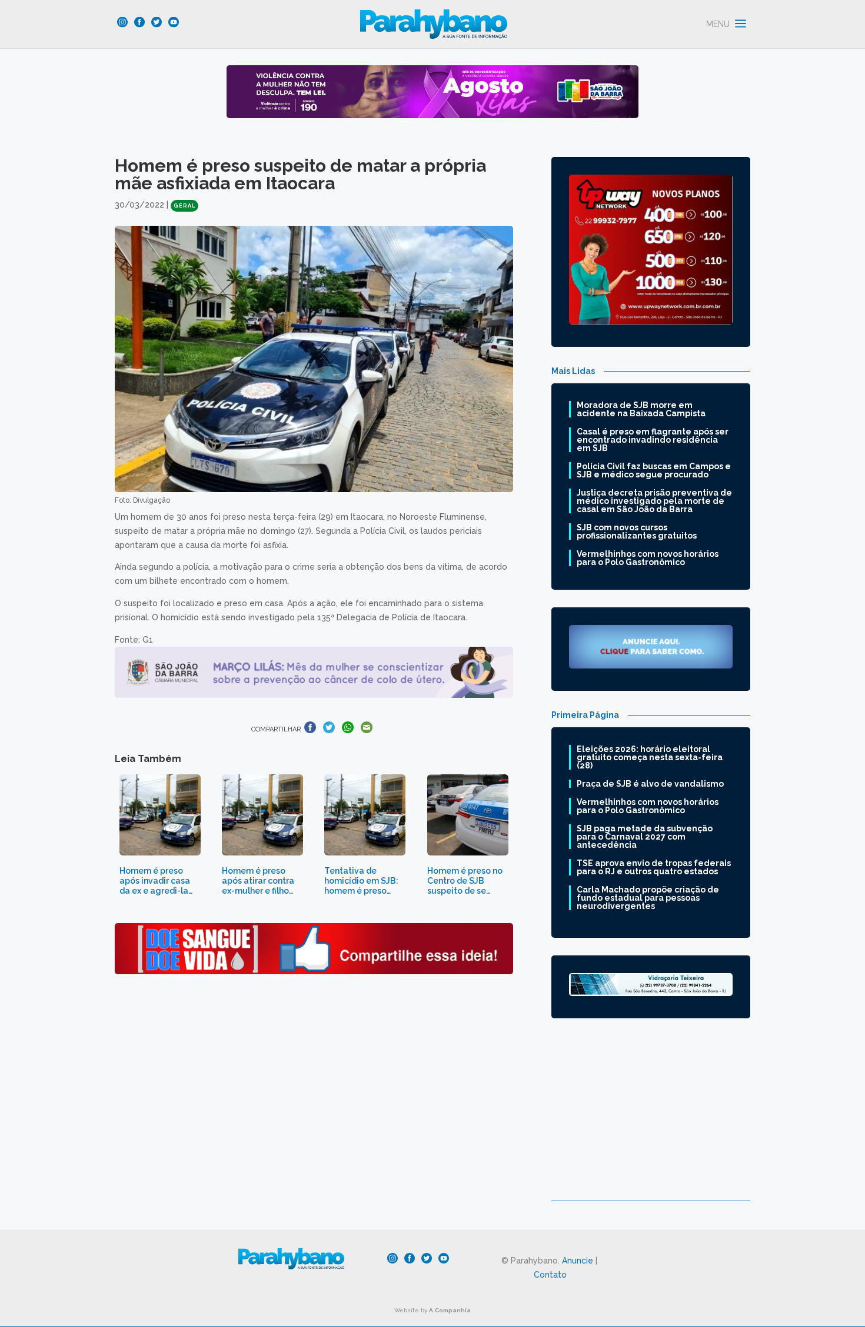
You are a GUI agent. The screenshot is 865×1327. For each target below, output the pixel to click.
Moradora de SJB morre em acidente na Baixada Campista (641, 409)
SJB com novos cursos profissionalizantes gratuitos (637, 531)
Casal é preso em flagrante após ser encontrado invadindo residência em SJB (652, 439)
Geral (184, 206)
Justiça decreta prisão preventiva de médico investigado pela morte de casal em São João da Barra (654, 501)
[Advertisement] (650, 1118)
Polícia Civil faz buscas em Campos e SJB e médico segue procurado (654, 470)
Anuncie (577, 1260)
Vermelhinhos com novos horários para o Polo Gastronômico (647, 558)
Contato (550, 1274)
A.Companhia (450, 1310)
